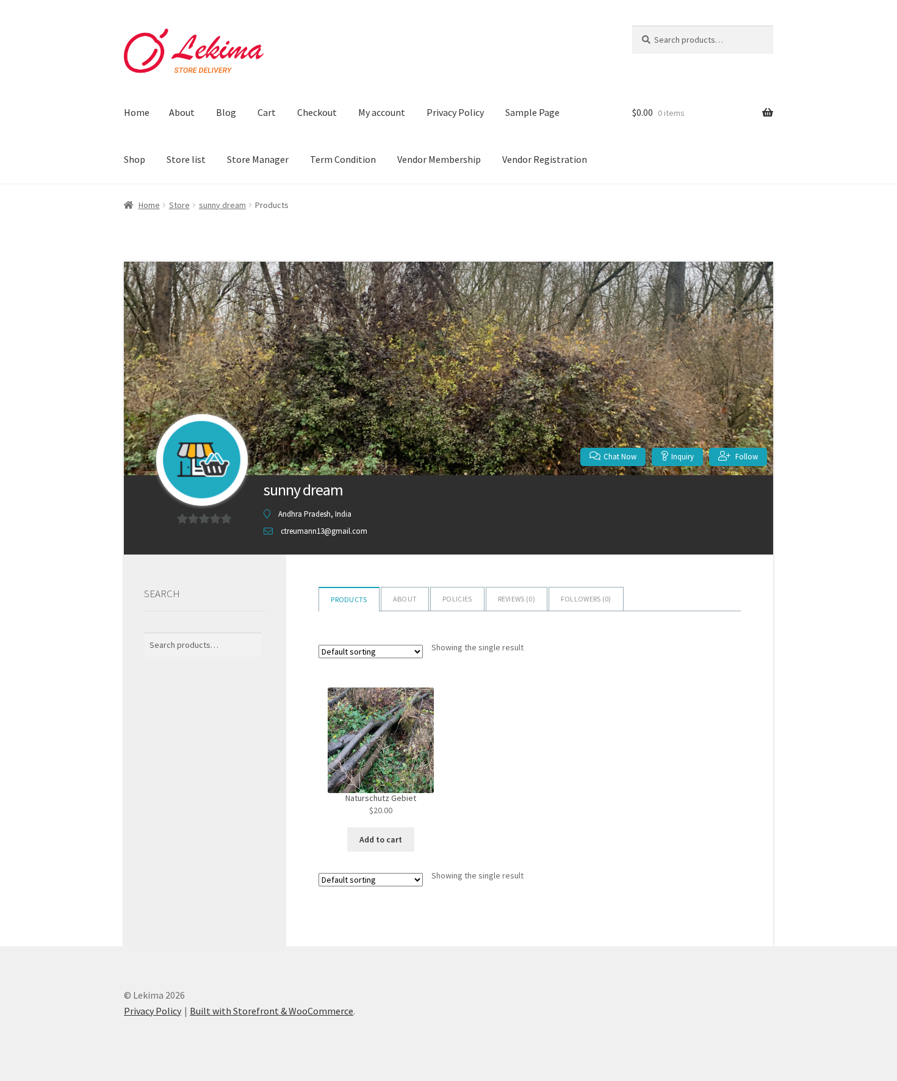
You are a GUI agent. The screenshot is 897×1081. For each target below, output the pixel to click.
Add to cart (380, 839)
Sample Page (532, 112)
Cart (267, 112)
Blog (226, 112)
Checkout (317, 112)
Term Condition (343, 159)
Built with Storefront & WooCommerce (271, 1011)
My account (381, 112)
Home (137, 112)
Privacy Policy (455, 112)
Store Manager (258, 159)
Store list (186, 159)
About (182, 112)
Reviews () (516, 598)
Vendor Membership (439, 159)
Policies (457, 598)
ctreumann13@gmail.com (324, 531)
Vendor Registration (544, 159)
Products (349, 599)
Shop (134, 159)
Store (179, 204)
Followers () (586, 598)
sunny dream (222, 204)
